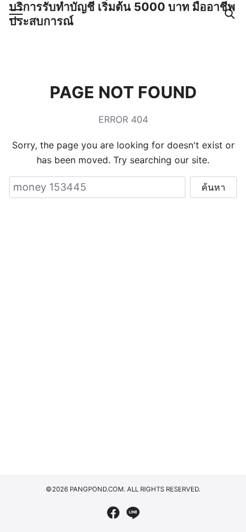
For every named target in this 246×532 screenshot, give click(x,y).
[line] (132, 512)
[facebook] (113, 512)
